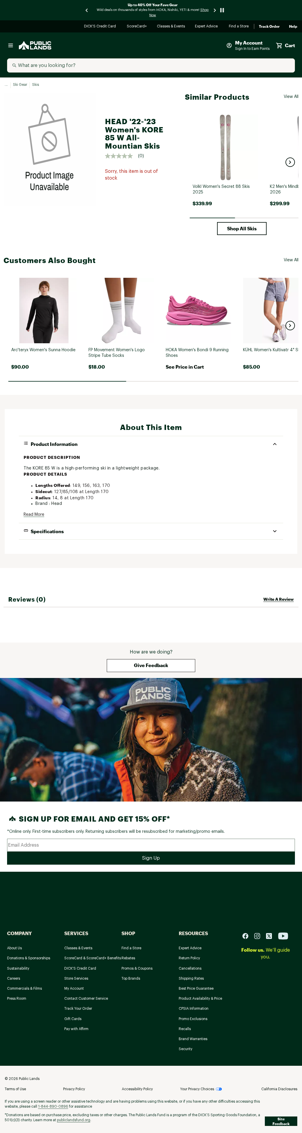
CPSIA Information (194, 1008)
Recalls (185, 1029)
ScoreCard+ (137, 26)
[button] (290, 162)
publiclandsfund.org (73, 1120)
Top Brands (131, 978)
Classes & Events (171, 26)
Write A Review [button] (278, 599)
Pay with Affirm (76, 1029)
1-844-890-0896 (53, 1106)
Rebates (128, 958)
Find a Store (239, 26)
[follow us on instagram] (259, 936)
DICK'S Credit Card (100, 26)
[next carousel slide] (215, 10)
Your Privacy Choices (197, 1089)
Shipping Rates (191, 978)
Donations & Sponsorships (28, 958)
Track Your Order (78, 1008)
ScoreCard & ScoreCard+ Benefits (92, 958)
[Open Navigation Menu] (10, 45)
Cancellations (190, 968)
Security (185, 1049)
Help (293, 26)
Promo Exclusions (193, 1019)
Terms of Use (15, 1089)
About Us (14, 948)
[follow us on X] (271, 936)
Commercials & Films (24, 988)
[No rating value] (121, 156)
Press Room (16, 998)
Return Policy (189, 958)
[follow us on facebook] (248, 936)
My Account (74, 988)
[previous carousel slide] (87, 10)
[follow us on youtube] (283, 936)
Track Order (269, 26)
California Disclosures (279, 1089)
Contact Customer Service (86, 998)
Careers (13, 978)
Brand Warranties (193, 1039)
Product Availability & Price (200, 998)
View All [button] (291, 97)
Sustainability (18, 968)
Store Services (76, 978)
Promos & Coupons (137, 968)
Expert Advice (207, 26)
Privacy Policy (74, 1089)
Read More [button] (34, 515)
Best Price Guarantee (196, 988)
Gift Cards (72, 1019)
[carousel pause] (222, 10)
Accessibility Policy (137, 1089)
